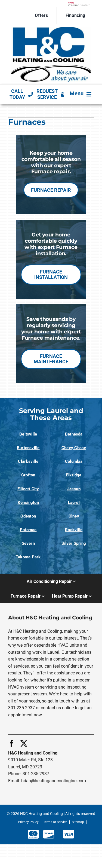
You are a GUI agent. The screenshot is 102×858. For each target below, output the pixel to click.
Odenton (28, 516)
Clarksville (28, 461)
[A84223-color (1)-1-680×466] (51, 28)
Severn (28, 543)
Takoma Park (28, 557)
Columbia (74, 461)
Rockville (73, 529)
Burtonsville (28, 447)
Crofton (28, 475)
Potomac (28, 529)
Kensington (28, 502)
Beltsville (28, 434)
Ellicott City (28, 488)
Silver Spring (73, 543)
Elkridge (74, 475)
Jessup (74, 488)
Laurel (74, 502)
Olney (74, 516)
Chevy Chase (73, 447)
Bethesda (74, 434)
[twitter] (23, 743)
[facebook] (11, 743)
